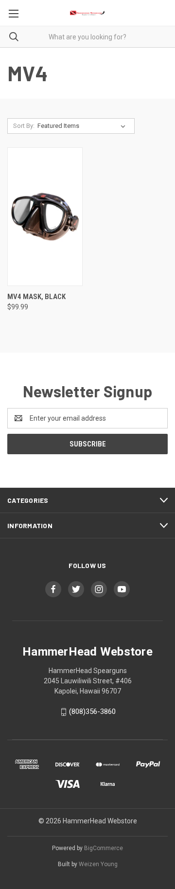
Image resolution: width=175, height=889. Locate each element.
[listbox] (83, 126)
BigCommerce (103, 848)
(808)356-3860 (92, 711)
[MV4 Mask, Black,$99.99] (45, 216)
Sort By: (24, 125)
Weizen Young (98, 864)
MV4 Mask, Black (36, 296)
